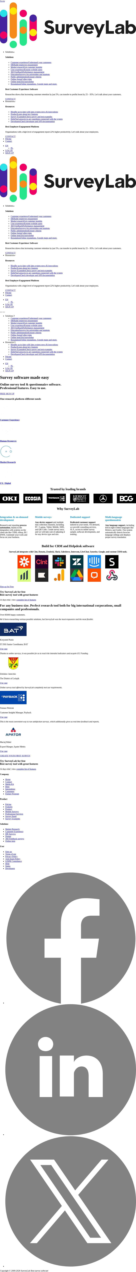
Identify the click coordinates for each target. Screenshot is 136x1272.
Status (7, 866)
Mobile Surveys (12, 811)
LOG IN (9, 150)
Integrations (10, 789)
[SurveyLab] (68, 47)
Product (8, 809)
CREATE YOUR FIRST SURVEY (15, 756)
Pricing (8, 139)
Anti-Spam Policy (12, 859)
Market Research (12, 829)
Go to (2, 1)
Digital (8, 836)
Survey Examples (12, 819)
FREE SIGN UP (7, 394)
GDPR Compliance (13, 861)
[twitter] (70, 1266)
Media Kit (9, 784)
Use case (3, 649)
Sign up (8, 852)
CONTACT (10, 99)
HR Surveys (10, 834)
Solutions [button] (9, 52)
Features (8, 807)
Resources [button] (9, 101)
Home (7, 779)
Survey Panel (10, 816)
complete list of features (26, 600)
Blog (7, 787)
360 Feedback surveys (14, 839)
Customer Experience (14, 831)
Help (7, 864)
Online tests (10, 841)
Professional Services (14, 814)
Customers (9, 791)
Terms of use (10, 854)
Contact (8, 141)
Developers (10, 868)
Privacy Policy (11, 856)
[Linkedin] (70, 1134)
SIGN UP (9, 153)
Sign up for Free (7, 586)
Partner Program (12, 794)
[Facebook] (70, 1003)
